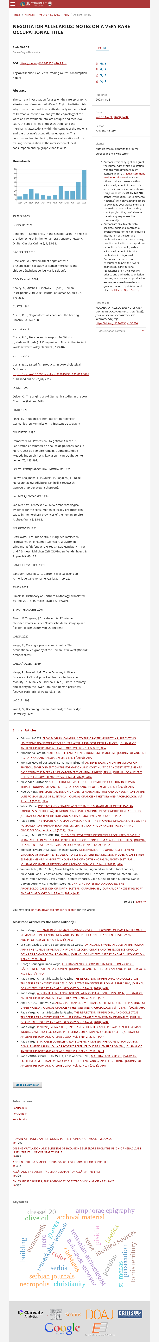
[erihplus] (130, 1314)
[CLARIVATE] (31, 1314)
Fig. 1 (103, 63)
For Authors (20, 1113)
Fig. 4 (103, 81)
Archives (30, 14)
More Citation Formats (112, 331)
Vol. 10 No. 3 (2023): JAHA (54, 14)
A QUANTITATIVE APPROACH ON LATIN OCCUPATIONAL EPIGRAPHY (81, 993)
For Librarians (21, 1119)
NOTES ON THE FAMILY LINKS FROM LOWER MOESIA (81, 753)
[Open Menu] (13, 4)
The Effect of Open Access (123, 290)
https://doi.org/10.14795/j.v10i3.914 (43, 63)
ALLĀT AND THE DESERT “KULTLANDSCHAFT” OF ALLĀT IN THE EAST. (57, 1171)
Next (139, 901)
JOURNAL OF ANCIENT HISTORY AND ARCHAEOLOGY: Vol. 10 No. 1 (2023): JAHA (72, 864)
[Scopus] (65, 1314)
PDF (103, 48)
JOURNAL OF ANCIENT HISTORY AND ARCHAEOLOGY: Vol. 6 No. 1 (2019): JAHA (71, 816)
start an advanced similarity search (53, 910)
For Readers (20, 1108)
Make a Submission (28, 1085)
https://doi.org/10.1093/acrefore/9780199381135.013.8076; (51, 374)
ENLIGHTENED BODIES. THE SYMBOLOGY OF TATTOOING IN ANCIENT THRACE (63, 1181)
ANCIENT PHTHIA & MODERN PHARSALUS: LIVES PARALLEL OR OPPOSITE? (60, 1162)
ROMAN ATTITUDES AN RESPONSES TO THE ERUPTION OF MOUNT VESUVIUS (62, 1139)
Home (16, 14)
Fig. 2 (103, 69)
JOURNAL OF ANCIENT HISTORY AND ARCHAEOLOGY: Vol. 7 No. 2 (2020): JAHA (83, 787)
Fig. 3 (103, 75)
